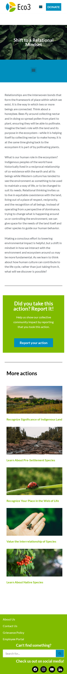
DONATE (53, 7)
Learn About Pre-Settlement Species (31, 460)
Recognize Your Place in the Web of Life (33, 500)
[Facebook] (35, 669)
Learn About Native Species (25, 582)
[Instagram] (43, 669)
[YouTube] (52, 669)
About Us (9, 619)
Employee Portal (13, 639)
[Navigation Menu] (40, 7)
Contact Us (10, 626)
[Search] (60, 653)
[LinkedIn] (60, 669)
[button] (34, 70)
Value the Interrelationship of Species (31, 541)
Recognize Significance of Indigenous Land (34, 419)
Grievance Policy (13, 632)
